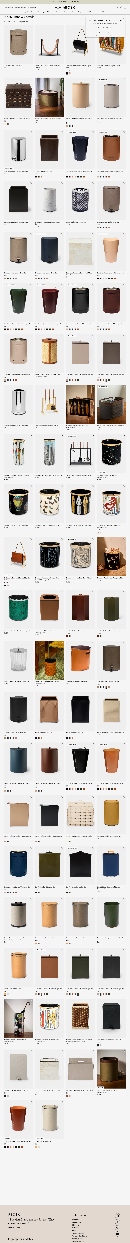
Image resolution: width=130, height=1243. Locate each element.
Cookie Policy (116, 35)
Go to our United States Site (105, 27)
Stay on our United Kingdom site (105, 32)
